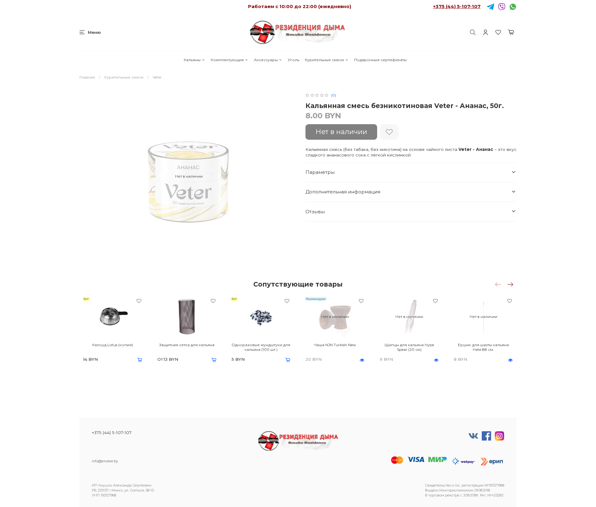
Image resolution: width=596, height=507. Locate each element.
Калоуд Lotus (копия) (112, 344)
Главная (87, 77)
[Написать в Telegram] (490, 6)
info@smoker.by (105, 461)
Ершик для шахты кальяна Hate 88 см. (483, 347)
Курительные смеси (324, 59)
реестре (452, 495)
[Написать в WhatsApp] (513, 6)
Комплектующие (227, 59)
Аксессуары (266, 59)
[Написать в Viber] (501, 6)
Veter (157, 77)
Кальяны (192, 59)
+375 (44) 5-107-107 (457, 6)
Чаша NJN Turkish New (335, 344)
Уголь (293, 59)
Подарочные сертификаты (380, 59)
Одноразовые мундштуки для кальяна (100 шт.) (261, 347)
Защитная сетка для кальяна (186, 344)
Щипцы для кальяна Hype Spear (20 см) (409, 347)
